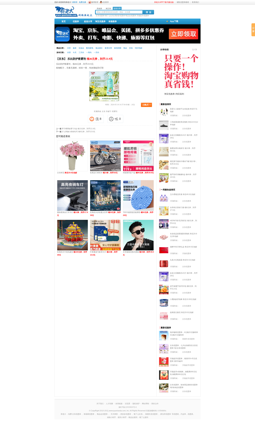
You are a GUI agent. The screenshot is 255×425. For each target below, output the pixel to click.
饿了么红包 (109, 16)
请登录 (74, 2)
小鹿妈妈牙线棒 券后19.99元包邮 (183, 299)
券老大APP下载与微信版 (164, 2)
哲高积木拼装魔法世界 (105, 213)
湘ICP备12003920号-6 (127, 407)
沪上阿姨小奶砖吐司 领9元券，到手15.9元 (78, 132)
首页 (64, 21)
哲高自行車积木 (104, 173)
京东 (103, 111)
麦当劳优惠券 (165, 414)
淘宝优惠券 (100, 21)
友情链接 (118, 404)
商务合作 (154, 404)
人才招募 (109, 404)
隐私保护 (136, 404)
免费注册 (82, 2)
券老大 (63, 414)
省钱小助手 (111, 417)
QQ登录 (106, 2)
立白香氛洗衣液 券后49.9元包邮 (182, 194)
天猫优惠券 (186, 253)
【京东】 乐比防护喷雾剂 (84, 58)
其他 (131, 48)
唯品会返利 (133, 417)
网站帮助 (145, 404)
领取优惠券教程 (183, 2)
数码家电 (89, 48)
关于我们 (100, 404)
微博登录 (94, 2)
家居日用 (108, 48)
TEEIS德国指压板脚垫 (138, 213)
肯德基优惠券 (89, 414)
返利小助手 (122, 417)
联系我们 (195, 2)
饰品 (125, 48)
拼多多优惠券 (119, 16)
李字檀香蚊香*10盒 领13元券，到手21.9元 (78, 129)
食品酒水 (99, 48)
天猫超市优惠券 (143, 16)
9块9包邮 (138, 48)
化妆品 (81, 48)
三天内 (81, 52)
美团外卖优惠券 (188, 339)
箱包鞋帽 (117, 48)
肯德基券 (112, 21)
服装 (74, 48)
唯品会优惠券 (130, 16)
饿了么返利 (143, 417)
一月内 (96, 52)
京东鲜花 (67, 173)
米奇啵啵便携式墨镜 (138, 253)
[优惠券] (73, 16)
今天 (74, 52)
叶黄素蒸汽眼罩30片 (104, 253)
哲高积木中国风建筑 (72, 253)
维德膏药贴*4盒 (138, 173)
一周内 (88, 52)
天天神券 (114, 414)
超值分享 (88, 21)
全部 (69, 48)
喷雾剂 (114, 111)
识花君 (127, 404)
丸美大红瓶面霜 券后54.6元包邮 (182, 260)
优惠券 (76, 21)
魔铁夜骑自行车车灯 (72, 213)
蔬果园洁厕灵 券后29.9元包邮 (181, 312)
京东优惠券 (100, 16)
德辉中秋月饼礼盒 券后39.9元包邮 (183, 247)
